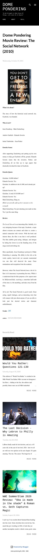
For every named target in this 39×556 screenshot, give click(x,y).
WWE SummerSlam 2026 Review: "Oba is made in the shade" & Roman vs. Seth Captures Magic (18, 503)
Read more (31, 391)
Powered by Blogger (20, 547)
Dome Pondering (14, 7)
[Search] (30, 4)
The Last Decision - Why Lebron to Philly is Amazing (18, 432)
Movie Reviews (14, 318)
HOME (4, 19)
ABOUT (13, 19)
